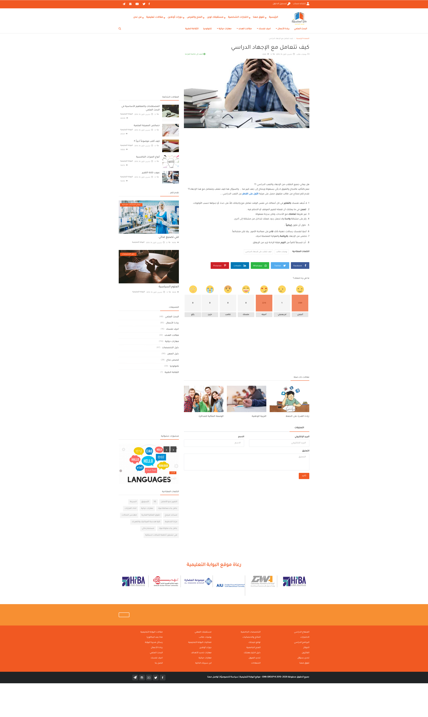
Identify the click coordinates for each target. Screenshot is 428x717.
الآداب (173, 473)
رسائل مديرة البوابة (154, 642)
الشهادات (255, 663)
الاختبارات (304, 637)
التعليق (305, 451)
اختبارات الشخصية (238, 17)
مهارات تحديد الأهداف (201, 653)
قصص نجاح (172, 360)
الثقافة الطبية (191, 29)
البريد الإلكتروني (302, 437)
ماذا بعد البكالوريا (155, 637)
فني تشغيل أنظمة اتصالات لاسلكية (161, 535)
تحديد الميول (254, 658)
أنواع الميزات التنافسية (148, 157)
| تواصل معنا (213, 677)
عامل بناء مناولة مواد (168, 528)
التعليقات (299, 428)
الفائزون (305, 653)
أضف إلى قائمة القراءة (194, 54)
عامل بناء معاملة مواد (167, 508)
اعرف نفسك (264, 29)
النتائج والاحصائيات (251, 637)
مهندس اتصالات (129, 515)
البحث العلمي (300, 29)
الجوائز (306, 648)
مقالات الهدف (245, 29)
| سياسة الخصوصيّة (229, 677)
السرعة (133, 502)
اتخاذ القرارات (130, 508)
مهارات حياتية (225, 29)
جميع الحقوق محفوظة (285, 677)
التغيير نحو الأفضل (169, 502)
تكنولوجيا (207, 29)
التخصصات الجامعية (250, 632)
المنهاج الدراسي (301, 632)
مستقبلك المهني (203, 632)
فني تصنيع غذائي (169, 237)
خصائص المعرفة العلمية (147, 125)
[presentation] (167, 449)
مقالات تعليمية (154, 17)
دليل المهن (173, 354)
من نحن (137, 17)
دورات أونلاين (175, 17)
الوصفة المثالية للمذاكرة (211, 416)
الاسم (241, 437)
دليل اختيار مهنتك (252, 653)
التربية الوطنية (259, 416)
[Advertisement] (246, 152)
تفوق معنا (258, 17)
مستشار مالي (148, 528)
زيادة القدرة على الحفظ (297, 416)
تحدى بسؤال (303, 658)
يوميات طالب (301, 54)
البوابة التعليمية (126, 114)
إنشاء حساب (299, 4)
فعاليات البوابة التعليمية (199, 642)
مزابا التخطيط (171, 522)
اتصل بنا (159, 663)
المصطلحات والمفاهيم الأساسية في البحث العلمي (140, 108)
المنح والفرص (194, 17)
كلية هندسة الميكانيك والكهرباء (146, 522)
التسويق (145, 502)
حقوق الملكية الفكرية (150, 515)
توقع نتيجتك (254, 642)
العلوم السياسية (169, 286)
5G (155, 502)
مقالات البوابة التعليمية (151, 632)
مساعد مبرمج (171, 515)
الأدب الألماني (168, 478)
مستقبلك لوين (215, 17)
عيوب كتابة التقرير (151, 172)
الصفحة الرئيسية (302, 39)
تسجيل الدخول (280, 4)
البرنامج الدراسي (301, 642)
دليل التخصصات (170, 347)
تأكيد (304, 476)
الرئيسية (273, 17)
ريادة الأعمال (283, 29)
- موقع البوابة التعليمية (250, 677)
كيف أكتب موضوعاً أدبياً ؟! (147, 141)
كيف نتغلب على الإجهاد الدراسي (258, 252)
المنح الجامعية (253, 648)
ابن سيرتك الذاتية (203, 663)
